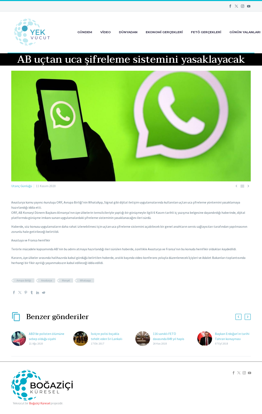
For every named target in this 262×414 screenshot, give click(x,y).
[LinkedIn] (37, 292)
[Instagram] (242, 6)
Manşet (66, 280)
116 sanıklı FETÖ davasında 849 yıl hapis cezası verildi (168, 339)
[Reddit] (43, 292)
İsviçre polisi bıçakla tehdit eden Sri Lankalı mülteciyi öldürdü (106, 339)
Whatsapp (85, 280)
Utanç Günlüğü (21, 186)
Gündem (84, 32)
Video (105, 32)
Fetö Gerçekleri (206, 32)
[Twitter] (236, 6)
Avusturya (46, 280)
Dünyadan (128, 32)
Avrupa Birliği (24, 280)
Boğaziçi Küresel (39, 403)
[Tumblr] (31, 292)
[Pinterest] (25, 292)
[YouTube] (249, 6)
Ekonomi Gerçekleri (164, 32)
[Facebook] (230, 6)
